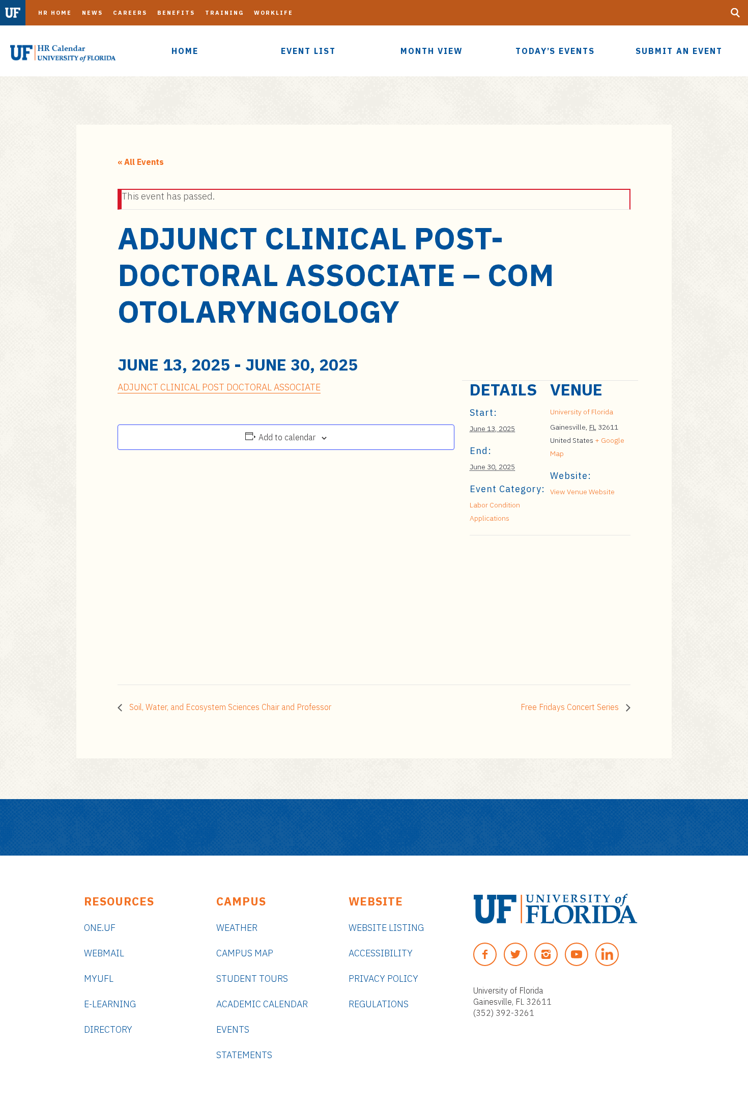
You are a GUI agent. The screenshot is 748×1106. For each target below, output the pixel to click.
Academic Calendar (262, 1004)
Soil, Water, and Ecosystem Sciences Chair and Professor (229, 707)
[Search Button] (735, 12)
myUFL (98, 978)
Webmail (104, 953)
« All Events (141, 162)
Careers (130, 12)
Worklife (273, 12)
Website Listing (386, 927)
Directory (108, 1029)
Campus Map (244, 953)
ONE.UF (100, 927)
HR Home (55, 12)
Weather (236, 927)
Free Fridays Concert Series (571, 707)
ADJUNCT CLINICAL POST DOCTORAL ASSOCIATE (219, 387)
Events (232, 1029)
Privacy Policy (383, 978)
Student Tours (252, 978)
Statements (244, 1055)
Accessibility (381, 953)
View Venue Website (582, 491)
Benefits (176, 12)
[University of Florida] (555, 909)
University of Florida (581, 411)
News (92, 12)
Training (224, 12)
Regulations (379, 1004)
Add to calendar (286, 437)
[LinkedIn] (607, 954)
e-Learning (110, 1004)
